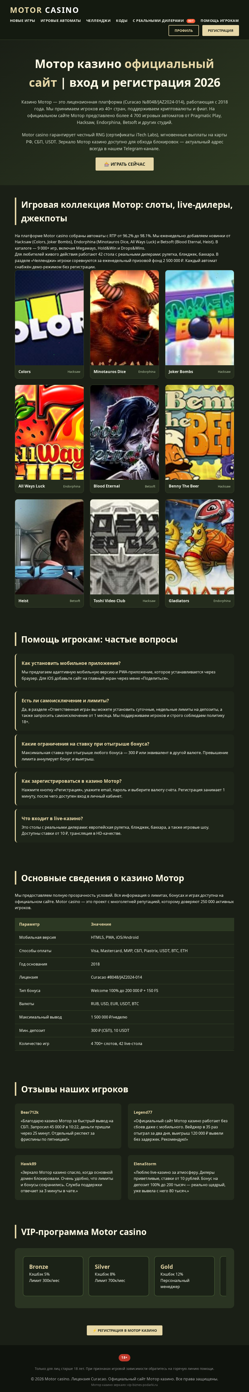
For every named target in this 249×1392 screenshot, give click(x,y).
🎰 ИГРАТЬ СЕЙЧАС (124, 164)
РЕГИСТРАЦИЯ (220, 30)
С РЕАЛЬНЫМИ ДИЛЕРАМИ (163, 20)
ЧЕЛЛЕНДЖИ (98, 20)
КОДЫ (121, 20)
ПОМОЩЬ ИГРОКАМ (220, 20)
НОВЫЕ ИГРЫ (22, 20)
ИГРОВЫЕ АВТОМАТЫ (61, 20)
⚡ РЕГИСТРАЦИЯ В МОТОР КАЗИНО (124, 1330)
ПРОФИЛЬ (184, 30)
